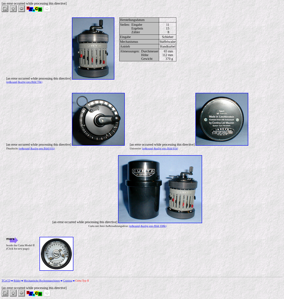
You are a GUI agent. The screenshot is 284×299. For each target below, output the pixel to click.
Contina (67, 280)
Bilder (17, 280)
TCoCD (6, 280)
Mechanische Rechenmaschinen (42, 280)
